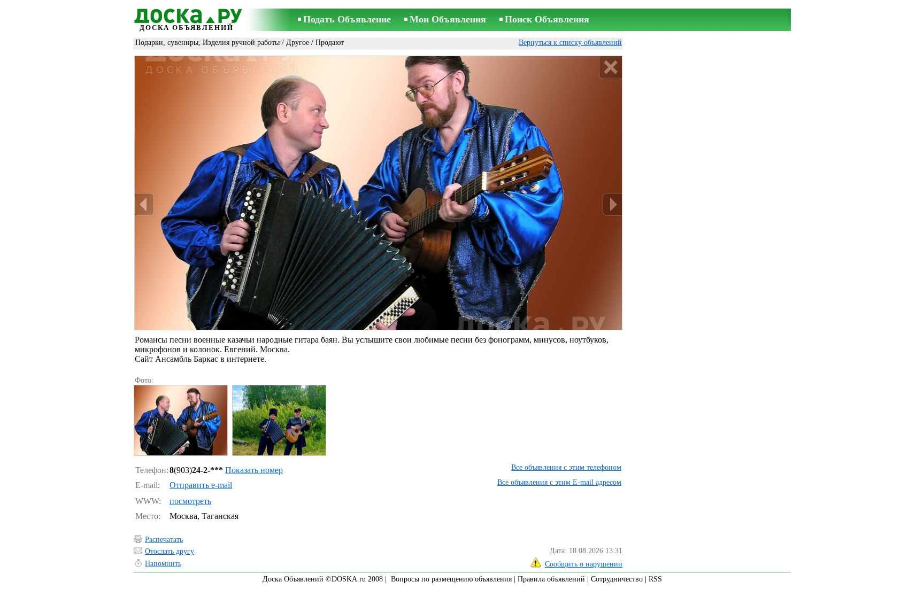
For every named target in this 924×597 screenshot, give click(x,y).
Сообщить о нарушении (583, 564)
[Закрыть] (610, 67)
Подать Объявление (347, 19)
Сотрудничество (617, 579)
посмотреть (190, 501)
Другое (297, 42)
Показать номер (254, 470)
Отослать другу (169, 551)
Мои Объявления (448, 19)
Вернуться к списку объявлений (570, 42)
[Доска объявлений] (186, 14)
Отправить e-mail (201, 485)
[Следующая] (612, 204)
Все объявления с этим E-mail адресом (559, 482)
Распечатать (164, 540)
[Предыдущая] (144, 204)
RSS (655, 579)
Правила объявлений (551, 579)
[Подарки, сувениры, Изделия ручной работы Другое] (180, 420)
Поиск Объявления (547, 19)
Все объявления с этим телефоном (566, 467)
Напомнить (163, 564)
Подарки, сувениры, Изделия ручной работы (207, 42)
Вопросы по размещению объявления (451, 579)
